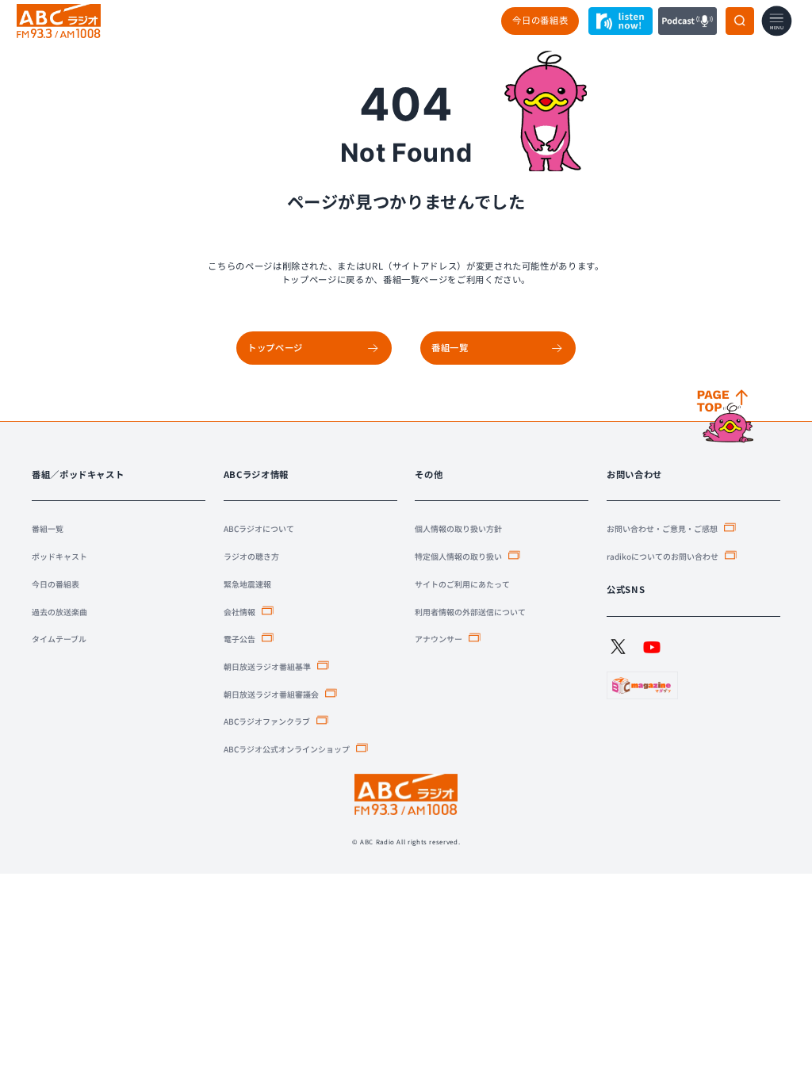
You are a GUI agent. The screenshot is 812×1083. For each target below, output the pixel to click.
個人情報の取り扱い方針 (458, 528)
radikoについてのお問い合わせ (662, 556)
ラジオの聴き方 (251, 556)
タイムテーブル (59, 639)
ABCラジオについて (259, 528)
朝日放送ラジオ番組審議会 (271, 694)
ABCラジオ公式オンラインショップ (287, 749)
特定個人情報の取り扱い (458, 556)
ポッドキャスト (59, 556)
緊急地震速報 (247, 584)
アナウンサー (438, 639)
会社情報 (239, 612)
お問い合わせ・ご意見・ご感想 (662, 528)
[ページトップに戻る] (726, 417)
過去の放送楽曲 (59, 612)
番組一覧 (47, 528)
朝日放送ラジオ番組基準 (267, 666)
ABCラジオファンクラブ (267, 721)
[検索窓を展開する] (740, 21)
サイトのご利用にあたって (462, 584)
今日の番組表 (540, 19)
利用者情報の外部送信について (470, 612)
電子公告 (239, 639)
